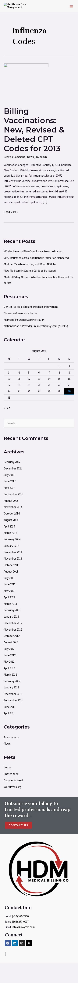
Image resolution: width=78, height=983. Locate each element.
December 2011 (13, 694)
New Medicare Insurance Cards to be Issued (30, 270)
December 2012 (13, 623)
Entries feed (11, 774)
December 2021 (13, 468)
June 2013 (10, 584)
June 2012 (10, 655)
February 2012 (12, 681)
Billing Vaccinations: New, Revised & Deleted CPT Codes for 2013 (34, 129)
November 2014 (13, 507)
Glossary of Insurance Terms (20, 313)
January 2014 (11, 546)
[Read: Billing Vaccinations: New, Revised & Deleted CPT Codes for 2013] (26, 82)
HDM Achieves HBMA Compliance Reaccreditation (33, 251)
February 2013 (12, 610)
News (30, 157)
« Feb (7, 408)
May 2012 (9, 661)
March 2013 (10, 604)
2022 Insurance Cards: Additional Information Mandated (36, 258)
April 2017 (9, 487)
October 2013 (12, 565)
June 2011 (10, 707)
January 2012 (11, 687)
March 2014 (10, 533)
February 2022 (12, 462)
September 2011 (13, 700)
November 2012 (13, 629)
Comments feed (13, 780)
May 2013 (9, 591)
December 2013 (13, 552)
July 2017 (9, 475)
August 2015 (11, 500)
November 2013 (13, 558)
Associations (11, 737)
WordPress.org (12, 787)
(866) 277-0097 (20, 921)
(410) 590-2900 (20, 916)
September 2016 (13, 494)
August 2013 (11, 571)
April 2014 (9, 526)
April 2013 (9, 597)
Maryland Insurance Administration (24, 319)
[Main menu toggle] (71, 6)
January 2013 (11, 616)
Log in (7, 767)
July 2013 (9, 578)
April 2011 (9, 713)
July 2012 (9, 649)
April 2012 (9, 668)
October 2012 (12, 636)
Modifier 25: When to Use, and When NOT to (30, 264)
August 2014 (11, 520)
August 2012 (11, 642)
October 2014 (12, 513)
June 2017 (10, 481)
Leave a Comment (14, 157)
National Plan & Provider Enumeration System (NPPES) (36, 326)
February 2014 (12, 539)
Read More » (11, 211)
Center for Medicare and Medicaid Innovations (31, 307)
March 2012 (10, 674)
